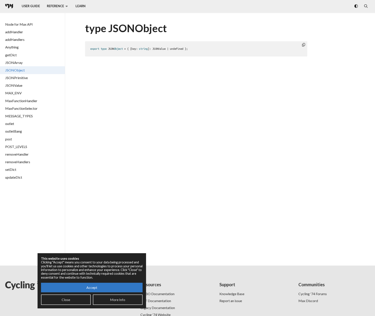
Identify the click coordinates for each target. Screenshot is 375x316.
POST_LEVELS (16, 147)
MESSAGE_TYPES (19, 116)
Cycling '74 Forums (312, 294)
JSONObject (15, 70)
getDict (11, 55)
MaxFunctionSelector (21, 108)
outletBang (13, 131)
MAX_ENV (13, 93)
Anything (12, 47)
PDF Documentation (155, 301)
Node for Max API (19, 24)
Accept (91, 287)
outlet (9, 123)
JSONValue (13, 85)
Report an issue (230, 301)
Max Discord (308, 301)
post (8, 139)
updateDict (13, 177)
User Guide (31, 6)
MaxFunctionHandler (21, 101)
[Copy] (303, 45)
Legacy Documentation (157, 308)
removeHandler (17, 154)
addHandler (14, 32)
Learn (81, 6)
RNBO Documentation (157, 294)
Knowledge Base (231, 294)
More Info (117, 300)
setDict (10, 169)
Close (66, 300)
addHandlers (15, 39)
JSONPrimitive (16, 78)
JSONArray (14, 62)
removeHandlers (17, 162)
